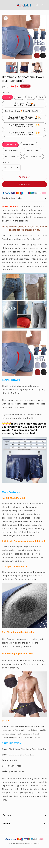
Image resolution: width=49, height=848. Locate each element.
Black (7, 97)
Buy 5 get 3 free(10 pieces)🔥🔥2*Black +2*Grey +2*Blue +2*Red (24, 118)
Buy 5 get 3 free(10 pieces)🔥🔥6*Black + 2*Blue (24, 133)
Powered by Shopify (32, 843)
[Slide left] (3, 68)
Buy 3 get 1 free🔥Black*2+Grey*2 (22, 111)
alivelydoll (20, 843)
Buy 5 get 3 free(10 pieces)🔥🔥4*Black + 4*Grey (24, 126)
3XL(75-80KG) (32, 150)
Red (41, 97)
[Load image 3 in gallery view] (36, 67)
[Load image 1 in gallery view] (12, 67)
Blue (30, 97)
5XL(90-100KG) (33, 156)
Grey (19, 97)
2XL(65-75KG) (12, 150)
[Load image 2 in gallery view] (24, 67)
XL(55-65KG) (29, 144)
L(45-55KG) (10, 144)
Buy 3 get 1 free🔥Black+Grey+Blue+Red (24, 104)
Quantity (5, 162)
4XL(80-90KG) (12, 156)
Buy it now (24, 184)
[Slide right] (46, 68)
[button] (5, 5)
